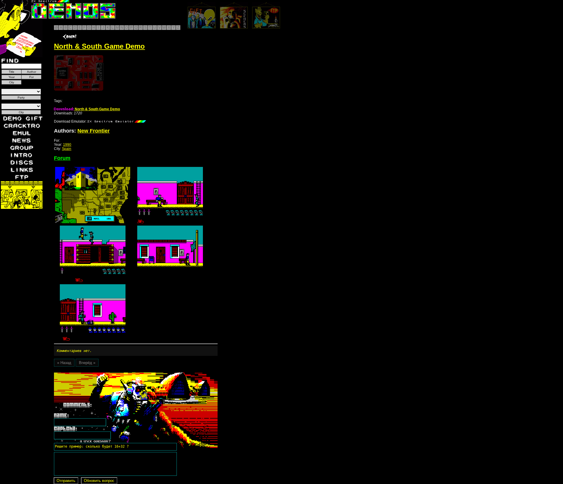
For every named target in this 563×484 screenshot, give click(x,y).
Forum (62, 158)
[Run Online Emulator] (78, 73)
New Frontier (93, 131)
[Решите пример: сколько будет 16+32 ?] (91, 375)
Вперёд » (87, 363)
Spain (66, 149)
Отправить (66, 480)
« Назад (64, 363)
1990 (67, 145)
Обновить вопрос (99, 480)
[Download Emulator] (116, 121)
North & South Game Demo (97, 109)
